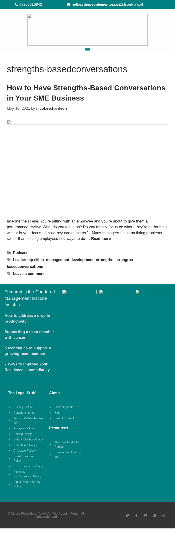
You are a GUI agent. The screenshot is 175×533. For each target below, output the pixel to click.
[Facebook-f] (136, 515)
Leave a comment (29, 274)
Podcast (20, 253)
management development (70, 260)
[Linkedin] (154, 515)
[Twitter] (127, 515)
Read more (101, 238)
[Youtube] (145, 515)
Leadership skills (28, 260)
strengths (104, 260)
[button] (87, 49)
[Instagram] (163, 515)
